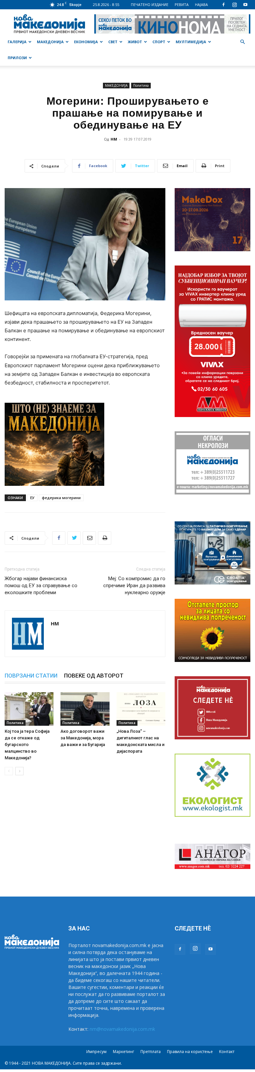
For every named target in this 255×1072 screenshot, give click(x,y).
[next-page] (19, 771)
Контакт (226, 1051)
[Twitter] (74, 538)
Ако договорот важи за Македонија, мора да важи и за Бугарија (82, 738)
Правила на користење (190, 1051)
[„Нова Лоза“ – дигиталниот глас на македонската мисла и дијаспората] (141, 709)
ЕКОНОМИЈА (86, 41)
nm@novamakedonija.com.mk (122, 1029)
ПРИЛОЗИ (17, 57)
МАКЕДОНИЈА (50, 41)
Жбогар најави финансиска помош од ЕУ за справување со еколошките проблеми (41, 585)
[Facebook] (223, 4)
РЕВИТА (182, 4)
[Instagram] (234, 4)
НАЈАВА (201, 4)
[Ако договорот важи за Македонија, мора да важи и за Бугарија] (84, 709)
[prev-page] (9, 771)
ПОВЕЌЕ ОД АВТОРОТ (94, 675)
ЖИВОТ (135, 41)
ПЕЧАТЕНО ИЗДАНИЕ (149, 4)
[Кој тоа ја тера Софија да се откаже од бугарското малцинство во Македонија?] (29, 709)
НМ (114, 139)
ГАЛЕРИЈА (17, 41)
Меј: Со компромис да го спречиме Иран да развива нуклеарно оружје (134, 585)
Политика (141, 85)
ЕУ (32, 497)
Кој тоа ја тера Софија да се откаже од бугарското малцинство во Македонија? (27, 744)
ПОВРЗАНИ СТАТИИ (31, 675)
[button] (242, 42)
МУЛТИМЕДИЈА (191, 41)
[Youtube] (245, 4)
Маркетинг (123, 1051)
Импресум (96, 1051)
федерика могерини (61, 497)
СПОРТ (158, 41)
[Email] (89, 538)
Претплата (150, 1051)
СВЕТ (113, 41)
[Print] (104, 538)
